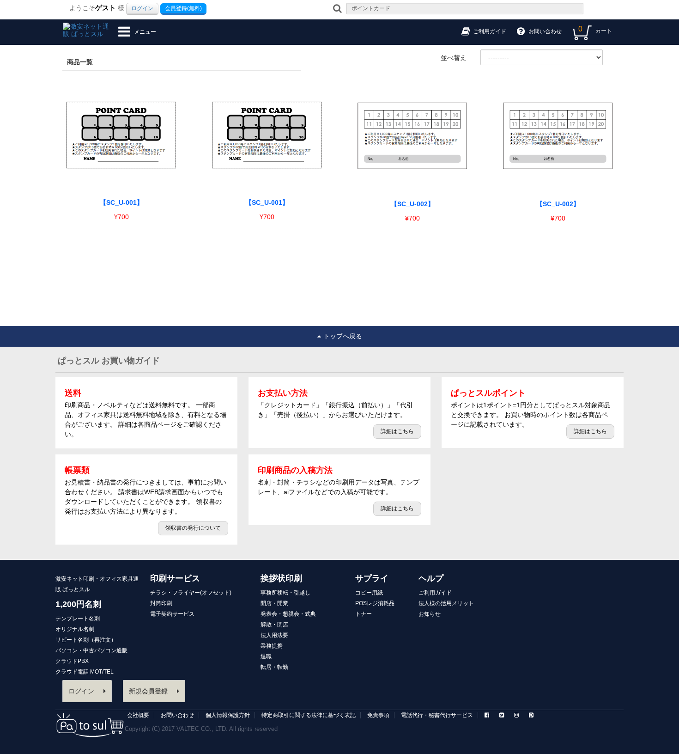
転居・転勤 (274, 667)
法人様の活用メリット (446, 603)
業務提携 (272, 646)
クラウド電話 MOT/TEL (84, 671)
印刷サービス (175, 578)
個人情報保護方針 (228, 715)
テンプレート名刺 (77, 618)
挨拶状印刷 (281, 578)
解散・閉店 (274, 624)
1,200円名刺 (78, 604)
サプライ (371, 578)
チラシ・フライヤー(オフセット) (190, 592)
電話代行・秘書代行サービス (437, 715)
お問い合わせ (177, 715)
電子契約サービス (172, 614)
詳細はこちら (397, 431)
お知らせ (429, 614)
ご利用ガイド (435, 592)
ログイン (142, 8)
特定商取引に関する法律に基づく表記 (308, 715)
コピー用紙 (369, 592)
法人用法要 (274, 635)
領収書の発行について (193, 528)
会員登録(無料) (183, 8)
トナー (363, 614)
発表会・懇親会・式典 (288, 614)
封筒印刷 (161, 603)
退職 (266, 656)
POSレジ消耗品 (374, 603)
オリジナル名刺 (74, 629)
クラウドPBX (72, 661)
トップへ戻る (342, 336)
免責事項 (378, 715)
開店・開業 (274, 603)
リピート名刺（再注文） (85, 640)
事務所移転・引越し (285, 592)
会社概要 (138, 715)
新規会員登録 (148, 691)
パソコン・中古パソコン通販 (91, 650)
